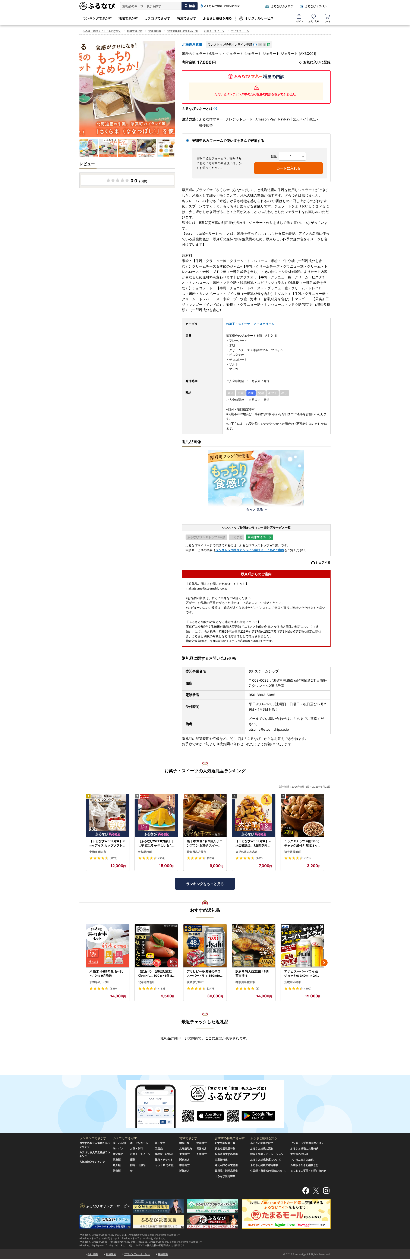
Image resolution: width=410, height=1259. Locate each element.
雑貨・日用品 (137, 1165)
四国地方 (201, 1148)
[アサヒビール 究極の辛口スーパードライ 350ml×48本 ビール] (205, 946)
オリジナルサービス (259, 18)
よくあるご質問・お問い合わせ (222, 6)
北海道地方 (154, 31)
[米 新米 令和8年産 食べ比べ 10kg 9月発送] (107, 946)
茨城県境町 (145, 851)
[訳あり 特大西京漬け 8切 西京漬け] (253, 946)
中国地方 (201, 1143)
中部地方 (184, 1165)
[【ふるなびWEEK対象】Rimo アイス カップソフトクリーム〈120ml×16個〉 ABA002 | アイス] (107, 815)
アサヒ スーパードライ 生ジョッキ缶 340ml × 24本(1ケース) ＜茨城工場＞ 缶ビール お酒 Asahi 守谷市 (302, 973)
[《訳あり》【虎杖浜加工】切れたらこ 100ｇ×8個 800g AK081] (156, 946)
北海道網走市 (97, 851)
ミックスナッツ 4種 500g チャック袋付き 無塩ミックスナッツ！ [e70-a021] (302, 843)
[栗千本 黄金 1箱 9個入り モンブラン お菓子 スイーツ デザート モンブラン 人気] (205, 815)
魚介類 (117, 1165)
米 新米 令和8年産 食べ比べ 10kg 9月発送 (106, 973)
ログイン (299, 21)
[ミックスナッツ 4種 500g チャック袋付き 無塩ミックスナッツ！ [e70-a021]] (302, 815)
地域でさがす (128, 18)
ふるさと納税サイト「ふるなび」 (102, 31)
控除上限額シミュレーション (267, 1154)
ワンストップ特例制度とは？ (307, 1143)
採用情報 (163, 1254)
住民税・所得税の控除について (268, 1170)
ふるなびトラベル (316, 6)
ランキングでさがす (97, 18)
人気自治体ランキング (92, 1161)
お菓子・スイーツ (214, 31)
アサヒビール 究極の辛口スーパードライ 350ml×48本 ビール (204, 973)
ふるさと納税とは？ (261, 1143)
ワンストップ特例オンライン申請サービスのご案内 (249, 550)
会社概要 (93, 1254)
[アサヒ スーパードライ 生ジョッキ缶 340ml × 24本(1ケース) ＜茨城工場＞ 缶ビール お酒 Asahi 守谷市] (302, 946)
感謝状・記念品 (164, 1154)
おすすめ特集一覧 (225, 1143)
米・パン (118, 1148)
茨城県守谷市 (195, 982)
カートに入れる (288, 168)
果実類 (117, 1159)
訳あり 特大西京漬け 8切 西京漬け (252, 973)
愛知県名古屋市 (196, 851)
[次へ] (324, 962)
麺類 (132, 1159)
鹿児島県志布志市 (247, 851)
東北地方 (184, 1154)
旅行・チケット (164, 1159)
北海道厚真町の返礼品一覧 (182, 31)
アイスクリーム (240, 31)
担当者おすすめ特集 (226, 1154)
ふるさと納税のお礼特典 (304, 1148)
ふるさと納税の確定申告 (264, 1165)
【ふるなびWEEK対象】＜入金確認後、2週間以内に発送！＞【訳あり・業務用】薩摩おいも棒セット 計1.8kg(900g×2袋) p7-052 (254, 843)
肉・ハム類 (119, 1143)
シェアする (323, 562)
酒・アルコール (139, 1143)
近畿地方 (184, 1170)
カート (327, 21)
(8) (257, 988)
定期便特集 (221, 1159)
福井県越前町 (292, 851)
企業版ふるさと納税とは (304, 1165)
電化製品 (118, 1154)
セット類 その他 (164, 1165)
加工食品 (160, 1143)
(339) (161, 858)
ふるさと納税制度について (265, 1159)
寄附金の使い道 (299, 1154)
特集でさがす (186, 18)
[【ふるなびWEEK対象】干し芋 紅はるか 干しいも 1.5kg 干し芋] (156, 815)
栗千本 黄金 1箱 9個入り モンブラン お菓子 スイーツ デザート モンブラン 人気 (205, 843)
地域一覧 (184, 1143)
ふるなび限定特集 (225, 1176)
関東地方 (184, 1159)
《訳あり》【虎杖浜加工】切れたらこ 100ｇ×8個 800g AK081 (156, 973)
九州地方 (201, 1154)
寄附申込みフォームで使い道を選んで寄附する (228, 140)
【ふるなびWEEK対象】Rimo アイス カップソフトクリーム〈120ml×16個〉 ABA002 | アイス (107, 843)
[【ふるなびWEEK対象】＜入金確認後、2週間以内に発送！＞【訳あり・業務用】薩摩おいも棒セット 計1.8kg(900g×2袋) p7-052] (253, 815)
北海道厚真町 (192, 44)
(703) (210, 858)
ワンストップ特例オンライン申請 (230, 44)
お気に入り (313, 21)
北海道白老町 (146, 982)
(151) (307, 858)
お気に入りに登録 (317, 62)
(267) (259, 858)
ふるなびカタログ (282, 6)
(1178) (113, 858)
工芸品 (159, 1148)
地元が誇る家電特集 (226, 1165)
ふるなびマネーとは (197, 108)
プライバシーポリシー (137, 1254)
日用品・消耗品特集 (226, 1170)
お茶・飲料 (136, 1148)
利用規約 (111, 1254)
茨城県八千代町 (99, 982)
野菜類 (117, 1170)
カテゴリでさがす (157, 18)
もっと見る (254, 509)
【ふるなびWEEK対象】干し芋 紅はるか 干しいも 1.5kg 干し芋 (156, 843)
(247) (210, 988)
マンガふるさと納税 (301, 1159)
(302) (308, 988)
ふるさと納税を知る (217, 18)
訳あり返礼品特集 (225, 1148)
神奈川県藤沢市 (245, 982)
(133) (161, 988)
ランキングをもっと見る (205, 884)
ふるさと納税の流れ (261, 1148)
